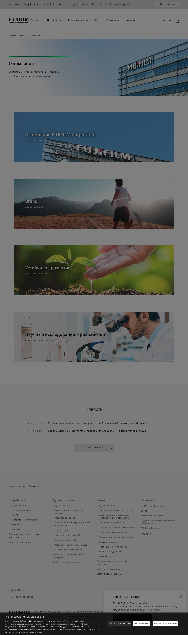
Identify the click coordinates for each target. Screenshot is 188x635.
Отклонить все (141, 623)
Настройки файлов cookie (119, 623)
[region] (94, 624)
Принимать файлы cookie (165, 623)
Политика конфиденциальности (29, 632)
